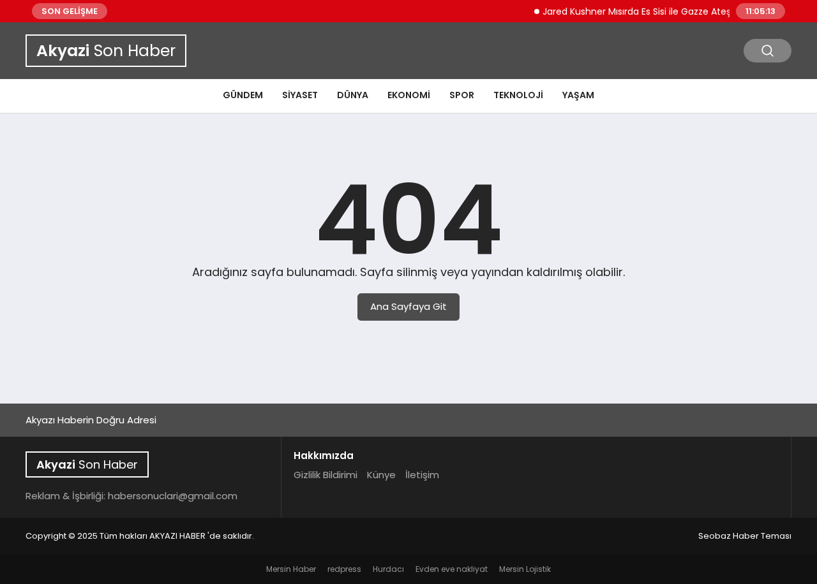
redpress (344, 569)
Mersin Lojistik (525, 569)
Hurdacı (388, 569)
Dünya (352, 95)
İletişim (422, 474)
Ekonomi (408, 95)
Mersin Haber (291, 569)
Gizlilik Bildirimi (325, 474)
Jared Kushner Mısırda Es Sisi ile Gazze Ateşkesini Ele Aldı (659, 11)
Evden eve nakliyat (452, 569)
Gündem (243, 95)
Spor (461, 95)
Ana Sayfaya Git (408, 306)
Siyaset (300, 95)
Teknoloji (518, 95)
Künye (381, 474)
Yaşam (578, 95)
